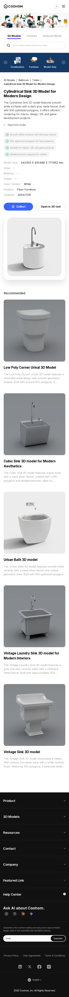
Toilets (35, 80)
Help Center (12, 894)
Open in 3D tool (50, 206)
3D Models (14, 36)
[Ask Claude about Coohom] (23, 914)
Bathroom (24, 80)
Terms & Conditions (55, 955)
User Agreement (31, 955)
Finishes (32, 36)
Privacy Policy (11, 955)
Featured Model (52, 36)
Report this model (17, 125)
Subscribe (58, 938)
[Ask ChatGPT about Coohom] (6, 914)
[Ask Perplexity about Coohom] (15, 914)
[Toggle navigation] (63, 6)
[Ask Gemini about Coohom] (31, 914)
